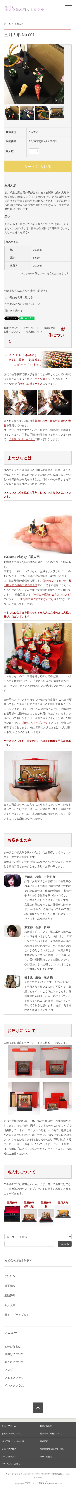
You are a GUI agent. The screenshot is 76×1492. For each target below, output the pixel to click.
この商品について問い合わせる (22, 303)
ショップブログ (9, 1449)
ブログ (8, 1369)
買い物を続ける (13, 310)
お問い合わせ (46, 1426)
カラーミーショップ (14, 1474)
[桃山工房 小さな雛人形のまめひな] (24, 8)
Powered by (19, 1484)
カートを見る (46, 1456)
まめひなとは (31, 328)
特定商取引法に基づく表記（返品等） (26, 290)
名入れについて (34, 331)
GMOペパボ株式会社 (53, 1474)
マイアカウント (9, 1456)
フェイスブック (14, 1377)
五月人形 (19, 24)
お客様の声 (50, 328)
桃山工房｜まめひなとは (13, 1441)
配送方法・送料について (51, 1433)
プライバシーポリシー (12, 1464)
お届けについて (12, 331)
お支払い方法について (12, 1433)
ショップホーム (9, 1426)
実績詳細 (44, 1441)
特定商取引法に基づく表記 (52, 1449)
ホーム (7, 24)
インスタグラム (14, 1385)
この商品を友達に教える (18, 297)
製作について (11, 328)
